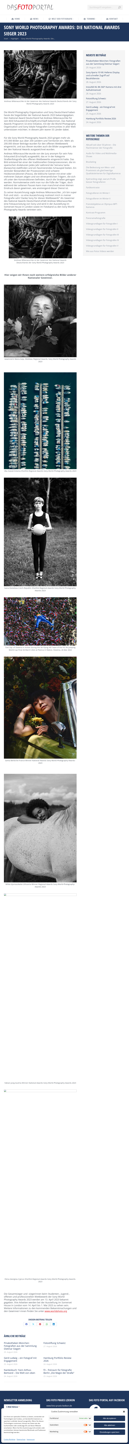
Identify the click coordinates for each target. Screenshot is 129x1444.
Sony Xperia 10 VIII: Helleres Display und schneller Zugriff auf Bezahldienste (103, 75)
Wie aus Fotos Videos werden (100, 251)
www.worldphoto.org (56, 1311)
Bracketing (91, 162)
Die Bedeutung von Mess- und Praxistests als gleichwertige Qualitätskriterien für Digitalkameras (103, 170)
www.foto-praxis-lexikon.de (59, 1405)
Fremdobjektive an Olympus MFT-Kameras (102, 205)
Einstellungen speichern (109, 1432)
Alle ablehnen (109, 1425)
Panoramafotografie (95, 218)
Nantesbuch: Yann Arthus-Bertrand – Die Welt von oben (19, 1371)
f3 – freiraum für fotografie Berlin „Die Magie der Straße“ (58, 1371)
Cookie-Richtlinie (9, 1439)
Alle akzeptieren (109, 1418)
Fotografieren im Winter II (98, 198)
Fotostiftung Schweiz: (54, 1343)
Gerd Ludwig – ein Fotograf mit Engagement (20, 1359)
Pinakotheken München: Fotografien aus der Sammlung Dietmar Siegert (20, 1346)
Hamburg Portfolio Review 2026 (57, 1359)
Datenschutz (21, 1439)
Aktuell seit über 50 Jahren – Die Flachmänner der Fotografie (101, 146)
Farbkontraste (93, 187)
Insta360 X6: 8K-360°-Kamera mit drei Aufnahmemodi (103, 88)
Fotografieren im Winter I (98, 193)
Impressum (31, 1439)
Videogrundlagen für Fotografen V (102, 245)
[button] (124, 1411)
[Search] (119, 7)
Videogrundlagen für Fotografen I (102, 223)
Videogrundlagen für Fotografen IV (102, 240)
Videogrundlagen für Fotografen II (102, 229)
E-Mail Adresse (13, 1406)
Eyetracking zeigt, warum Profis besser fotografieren (101, 180)
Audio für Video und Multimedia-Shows (101, 155)
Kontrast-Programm (95, 212)
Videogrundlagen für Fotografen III (102, 234)
